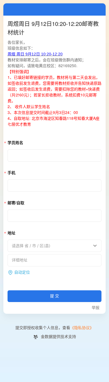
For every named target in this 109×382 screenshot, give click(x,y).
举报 (95, 307)
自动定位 (22, 272)
